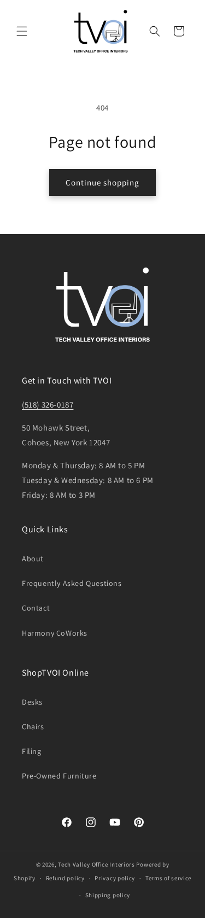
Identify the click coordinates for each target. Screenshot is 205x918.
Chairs (33, 726)
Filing (32, 751)
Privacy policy (115, 878)
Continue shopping (102, 182)
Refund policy (65, 878)
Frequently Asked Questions (72, 583)
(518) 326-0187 (47, 404)
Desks (32, 702)
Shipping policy (108, 895)
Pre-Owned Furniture (59, 776)
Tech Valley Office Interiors (96, 864)
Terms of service (168, 878)
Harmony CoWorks (54, 633)
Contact (36, 608)
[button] (22, 31)
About (33, 558)
